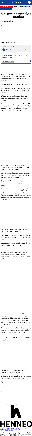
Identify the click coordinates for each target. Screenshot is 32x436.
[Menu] (2, 2)
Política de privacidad (14, 427)
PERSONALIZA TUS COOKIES (12, 428)
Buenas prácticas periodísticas (7, 429)
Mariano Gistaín (7, 57)
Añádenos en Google (8, 61)
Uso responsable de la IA (16, 429)
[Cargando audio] (3, 49)
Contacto (26, 428)
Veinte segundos (6, 55)
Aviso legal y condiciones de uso (5, 427)
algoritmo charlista (6, 167)
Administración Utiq (21, 428)
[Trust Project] (4, 391)
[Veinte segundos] (16, 15)
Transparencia (5, 428)
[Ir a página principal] (15, 2)
